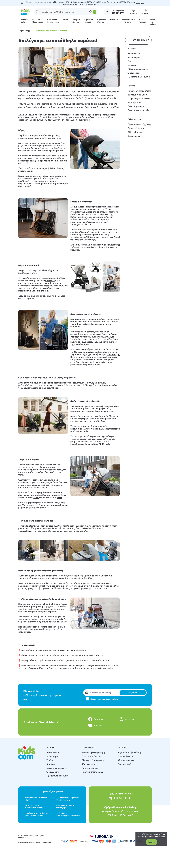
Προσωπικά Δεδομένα (139, 76)
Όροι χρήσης (134, 72)
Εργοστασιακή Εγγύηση (139, 124)
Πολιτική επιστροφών (138, 110)
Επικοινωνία (134, 53)
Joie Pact (52, 168)
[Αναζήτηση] (37, 11)
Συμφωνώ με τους (104, 699)
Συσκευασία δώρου (137, 94)
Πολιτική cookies (136, 106)
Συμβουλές (30, 30)
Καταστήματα (134, 57)
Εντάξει (151, 842)
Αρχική (21, 30)
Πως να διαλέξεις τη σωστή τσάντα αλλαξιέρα (67, 798)
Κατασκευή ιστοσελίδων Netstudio (34, 842)
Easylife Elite (50, 604)
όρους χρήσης (112, 699)
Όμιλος (131, 61)
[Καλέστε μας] (108, 11)
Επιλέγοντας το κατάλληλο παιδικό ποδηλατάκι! (36, 814)
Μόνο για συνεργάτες (138, 69)
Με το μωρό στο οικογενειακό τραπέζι (34, 806)
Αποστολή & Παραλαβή (139, 90)
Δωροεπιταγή (134, 136)
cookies (162, 836)
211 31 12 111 (123, 798)
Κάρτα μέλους (134, 102)
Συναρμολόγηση (136, 128)
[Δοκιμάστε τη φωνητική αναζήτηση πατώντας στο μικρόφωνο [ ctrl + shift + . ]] (90, 11)
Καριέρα (132, 65)
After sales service (136, 132)
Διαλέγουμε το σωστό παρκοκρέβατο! (65, 806)
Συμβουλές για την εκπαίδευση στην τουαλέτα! (68, 814)
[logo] (25, 11)
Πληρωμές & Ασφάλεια (139, 98)
